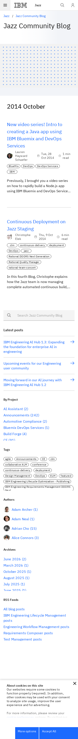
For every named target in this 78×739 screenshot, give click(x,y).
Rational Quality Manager (24, 262)
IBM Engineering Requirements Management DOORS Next (37, 488)
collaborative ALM (16, 464)
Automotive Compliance (22, 421)
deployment (56, 245)
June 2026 (12, 559)
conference (39, 464)
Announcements (16, 415)
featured (66, 475)
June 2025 (12, 590)
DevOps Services (47, 166)
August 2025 (13, 578)
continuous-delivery (32, 245)
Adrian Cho (20, 528)
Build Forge (12, 434)
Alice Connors (23, 538)
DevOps (28, 166)
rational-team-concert (22, 267)
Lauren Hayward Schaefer (21, 156)
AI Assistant (13, 409)
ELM (52, 475)
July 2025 (11, 584)
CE (5, 440)
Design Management (17, 475)
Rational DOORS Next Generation (29, 256)
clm (12, 245)
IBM (12, 171)
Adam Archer (22, 509)
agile (8, 459)
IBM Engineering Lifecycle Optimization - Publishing (37, 481)
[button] (74, 683)
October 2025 (14, 571)
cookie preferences (20, 717)
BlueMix (14, 166)
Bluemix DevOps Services (23, 427)
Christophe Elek (23, 237)
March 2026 (13, 565)
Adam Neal (20, 519)
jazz (26, 250)
